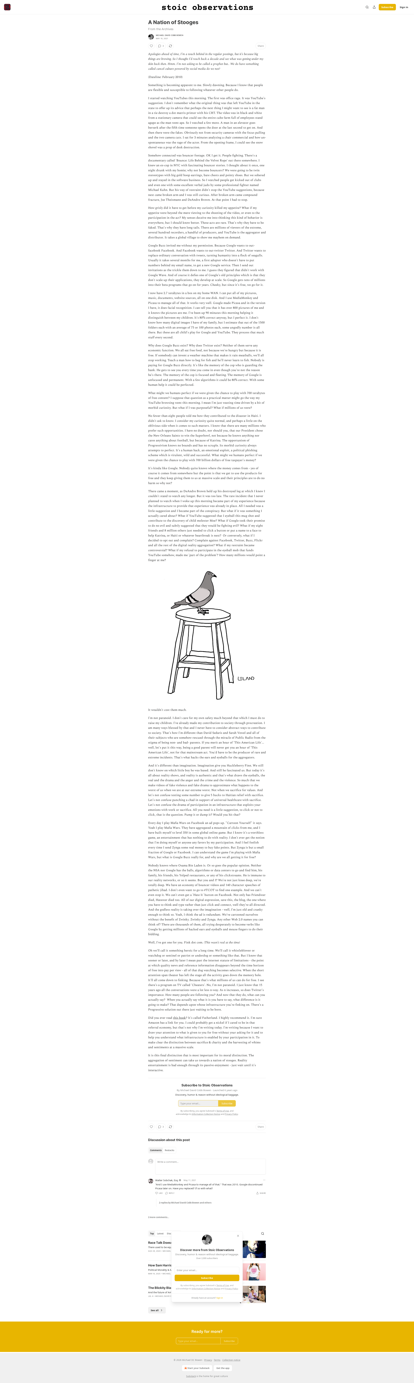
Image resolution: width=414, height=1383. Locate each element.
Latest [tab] (160, 1233)
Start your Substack (198, 1368)
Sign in (404, 7)
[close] (238, 1235)
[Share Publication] (374, 7)
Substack (191, 1376)
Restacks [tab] (169, 1150)
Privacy (208, 1359)
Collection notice (231, 1359)
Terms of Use (222, 1285)
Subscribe (387, 7)
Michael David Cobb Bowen (169, 35)
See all (155, 1310)
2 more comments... (158, 1217)
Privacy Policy (231, 1288)
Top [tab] (152, 1233)
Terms (217, 1359)
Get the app (222, 1368)
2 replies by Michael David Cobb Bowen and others (185, 1202)
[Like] (151, 46)
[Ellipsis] (264, 1180)
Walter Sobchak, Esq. (166, 1180)
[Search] (367, 7)
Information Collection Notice (206, 1288)
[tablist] (162, 1150)
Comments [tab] (156, 1150)
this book (179, 1018)
